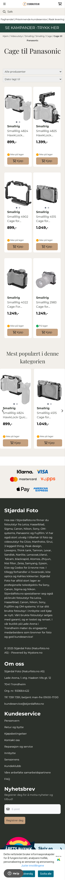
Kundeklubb (12, 766)
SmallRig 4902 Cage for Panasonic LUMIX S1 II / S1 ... (17, 219)
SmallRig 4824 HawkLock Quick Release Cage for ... (17, 133)
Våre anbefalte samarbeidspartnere (27, 772)
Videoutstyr (17, 36)
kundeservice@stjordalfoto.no (24, 703)
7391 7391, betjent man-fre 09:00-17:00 (33, 697)
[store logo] (32, 4)
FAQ (7, 779)
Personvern (12, 720)
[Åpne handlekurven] (60, 4)
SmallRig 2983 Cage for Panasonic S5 (46, 305)
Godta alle (45, 873)
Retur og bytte (14, 727)
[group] (15, 411)
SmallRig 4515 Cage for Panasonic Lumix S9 (46, 219)
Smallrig (29, 36)
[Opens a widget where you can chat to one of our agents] (13, 873)
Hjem (6, 36)
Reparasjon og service (18, 746)
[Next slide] (62, 411)
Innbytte (10, 753)
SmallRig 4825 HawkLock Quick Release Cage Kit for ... (46, 133)
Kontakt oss (12, 740)
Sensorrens (11, 759)
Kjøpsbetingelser (15, 733)
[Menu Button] (4, 4)
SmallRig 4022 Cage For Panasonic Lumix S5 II (17, 305)
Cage (49, 36)
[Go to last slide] (3, 411)
